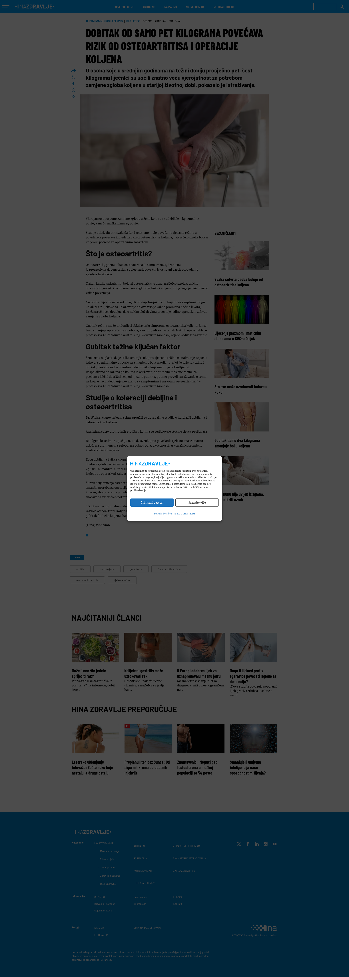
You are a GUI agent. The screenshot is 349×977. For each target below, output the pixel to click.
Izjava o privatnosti (184, 513)
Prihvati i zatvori (152, 502)
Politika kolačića (163, 513)
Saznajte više (197, 502)
